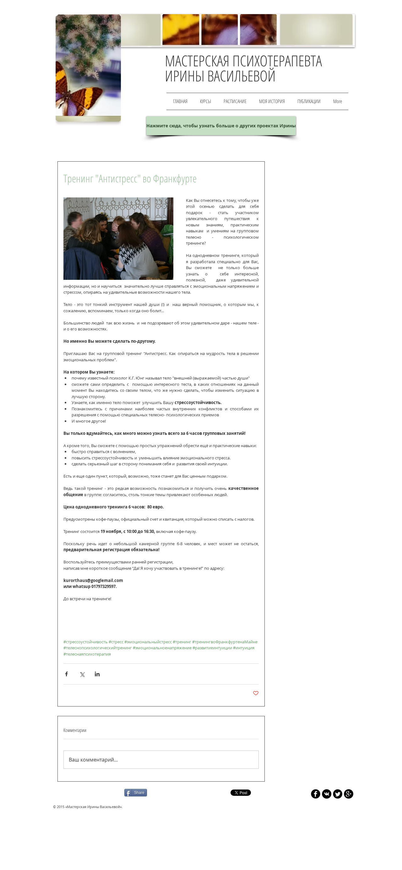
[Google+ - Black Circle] (348, 794)
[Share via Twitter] (82, 674)
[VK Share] (168, 792)
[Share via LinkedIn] (97, 674)
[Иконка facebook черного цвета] (315, 794)
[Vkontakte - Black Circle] (326, 794)
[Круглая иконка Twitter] (337, 794)
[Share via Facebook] (66, 674)
